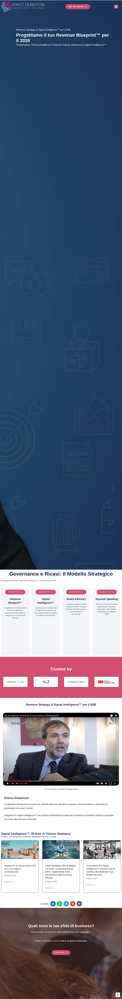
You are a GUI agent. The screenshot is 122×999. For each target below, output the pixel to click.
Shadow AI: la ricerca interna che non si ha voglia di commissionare (20, 868)
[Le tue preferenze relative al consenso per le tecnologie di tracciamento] (118, 995)
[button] (116, 7)
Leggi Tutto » (9, 882)
